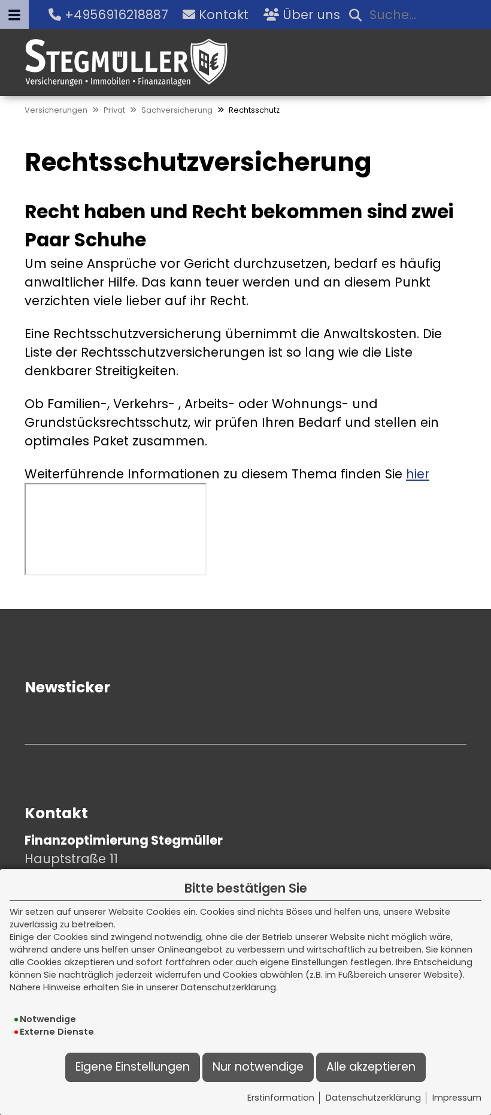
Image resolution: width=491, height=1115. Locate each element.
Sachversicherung (177, 110)
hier (417, 474)
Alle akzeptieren (371, 1067)
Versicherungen (56, 110)
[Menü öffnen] (14, 14)
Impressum (456, 1098)
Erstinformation (280, 1098)
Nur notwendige (258, 1067)
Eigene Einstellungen (132, 1067)
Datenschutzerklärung (373, 1098)
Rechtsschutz (254, 110)
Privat (114, 110)
